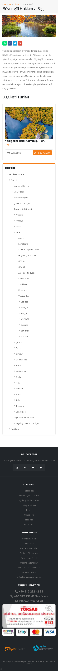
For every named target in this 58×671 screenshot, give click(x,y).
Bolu (18, 232)
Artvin (18, 226)
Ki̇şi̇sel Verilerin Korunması (29, 577)
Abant (21, 238)
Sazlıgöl (24, 301)
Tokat (18, 400)
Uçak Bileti (29, 515)
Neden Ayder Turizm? (29, 495)
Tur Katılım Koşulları (29, 548)
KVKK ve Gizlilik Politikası (29, 567)
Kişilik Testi (29, 524)
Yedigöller (23, 296)
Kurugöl (24, 336)
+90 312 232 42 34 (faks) (30, 596)
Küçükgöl (25, 319)
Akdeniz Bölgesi (21, 197)
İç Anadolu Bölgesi (22, 203)
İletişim (29, 510)
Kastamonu (21, 371)
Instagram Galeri (29, 505)
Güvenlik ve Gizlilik (29, 558)
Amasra (19, 215)
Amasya (19, 220)
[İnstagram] (17, 467)
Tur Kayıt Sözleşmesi (29, 553)
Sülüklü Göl (23, 284)
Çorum (19, 342)
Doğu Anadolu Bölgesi (24, 417)
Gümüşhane (21, 359)
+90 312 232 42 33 (30, 591)
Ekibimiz (29, 519)
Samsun (19, 388)
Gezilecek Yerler (17, 174)
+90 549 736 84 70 (30, 601)
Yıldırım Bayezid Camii (28, 249)
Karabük (20, 365)
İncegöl (24, 313)
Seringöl (24, 307)
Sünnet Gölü (23, 278)
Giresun (19, 354)
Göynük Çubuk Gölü (27, 255)
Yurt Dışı (15, 429)
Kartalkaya (23, 244)
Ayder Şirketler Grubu (29, 500)
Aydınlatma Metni (29, 538)
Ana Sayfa (6, 4)
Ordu (18, 377)
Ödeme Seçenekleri (29, 562)
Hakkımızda (29, 490)
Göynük (21, 267)
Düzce (19, 348)
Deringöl (25, 325)
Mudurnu (22, 290)
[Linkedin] (33, 467)
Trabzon (20, 406)
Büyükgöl (25, 330)
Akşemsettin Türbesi (27, 272)
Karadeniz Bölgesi (23, 209)
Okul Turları (29, 543)
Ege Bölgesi (19, 191)
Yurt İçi (14, 180)
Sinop (18, 394)
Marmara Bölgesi (21, 186)
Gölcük (21, 261)
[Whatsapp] (1, 669)
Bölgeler (18, 4)
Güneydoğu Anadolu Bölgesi (26, 423)
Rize (18, 382)
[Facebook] (25, 467)
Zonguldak (20, 411)
